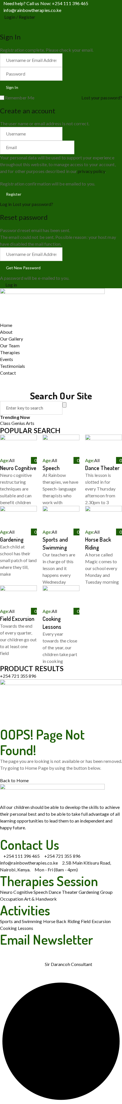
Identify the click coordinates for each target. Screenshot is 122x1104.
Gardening (12, 539)
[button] (61, 703)
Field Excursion (17, 618)
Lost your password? (101, 97)
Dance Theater (102, 467)
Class (5, 423)
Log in (6, 204)
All (11, 460)
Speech (51, 467)
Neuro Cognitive (18, 467)
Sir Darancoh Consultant (68, 964)
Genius (18, 423)
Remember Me (19, 97)
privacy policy (91, 171)
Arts (30, 423)
